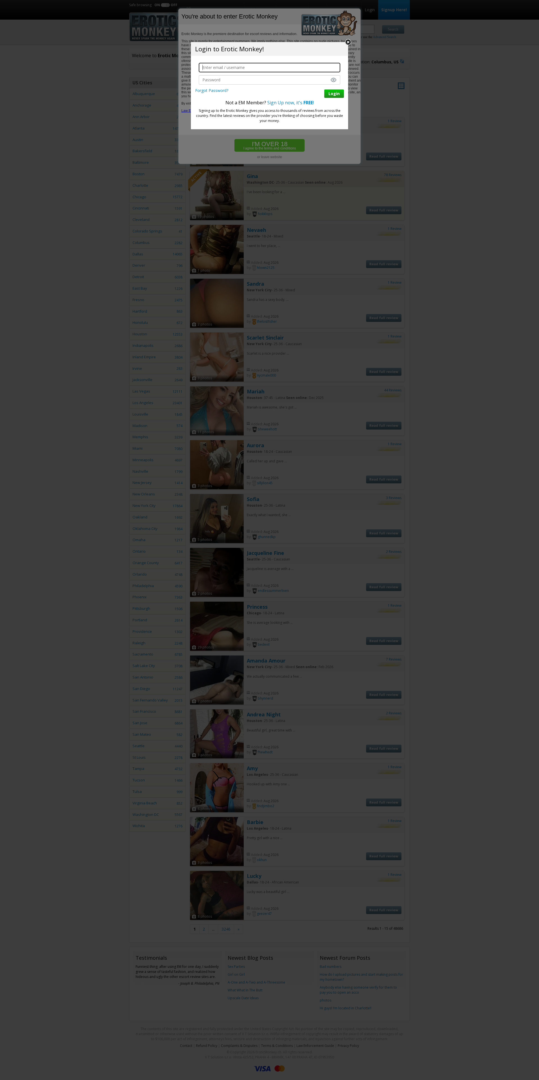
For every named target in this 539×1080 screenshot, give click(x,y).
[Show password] (333, 80)
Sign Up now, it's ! (290, 103)
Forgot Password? (211, 90)
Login (334, 93)
